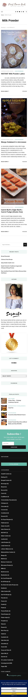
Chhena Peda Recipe (7, 259)
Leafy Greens (4, 545)
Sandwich (23, 405)
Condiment (4, 513)
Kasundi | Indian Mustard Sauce (17, 414)
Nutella (3, 588)
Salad (2, 633)
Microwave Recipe (6, 565)
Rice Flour (4, 630)
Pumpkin (3, 620)
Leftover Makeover (6, 549)
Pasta (2, 607)
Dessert (3, 516)
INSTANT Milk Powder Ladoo (13, 74)
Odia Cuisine (11, 398)
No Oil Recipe (4, 581)
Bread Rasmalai (5, 256)
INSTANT (3, 532)
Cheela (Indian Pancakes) (8, 500)
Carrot (3, 493)
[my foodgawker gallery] (14, 675)
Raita (2, 624)
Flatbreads (4, 522)
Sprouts (3, 656)
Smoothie (3, 643)
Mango (3, 555)
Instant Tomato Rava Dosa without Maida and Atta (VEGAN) (17, 422)
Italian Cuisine (5, 535)
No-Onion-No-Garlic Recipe (8, 584)
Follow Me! (14, 464)
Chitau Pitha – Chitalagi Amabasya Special (14, 401)
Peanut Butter (5, 611)
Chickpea (3, 503)
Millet (2, 568)
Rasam (3, 627)
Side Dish (3, 640)
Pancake (3, 597)
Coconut (3, 509)
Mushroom (4, 571)
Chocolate (4, 506)
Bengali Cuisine (5, 480)
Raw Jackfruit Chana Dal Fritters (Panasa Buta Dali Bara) (13, 272)
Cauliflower (4, 496)
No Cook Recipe (5, 578)
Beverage (3, 483)
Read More (4, 91)
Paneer (3, 601)
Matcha (3, 558)
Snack (3, 646)
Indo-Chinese (4, 529)
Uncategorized (19, 71)
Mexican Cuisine (5, 562)
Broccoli (3, 490)
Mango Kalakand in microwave (13, 142)
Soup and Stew (5, 650)
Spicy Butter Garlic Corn (7, 262)
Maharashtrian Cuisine (14, 405)
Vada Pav (10, 407)
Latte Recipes (5, 542)
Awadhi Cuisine (5, 473)
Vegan (3, 666)
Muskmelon (4, 575)
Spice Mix (3, 653)
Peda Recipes (5, 614)
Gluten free (4, 526)
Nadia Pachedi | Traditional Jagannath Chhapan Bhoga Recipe (11, 266)
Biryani (3, 486)
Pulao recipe (4, 617)
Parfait (3, 604)
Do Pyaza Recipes (6, 519)
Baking (3, 477)
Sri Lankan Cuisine (6, 660)
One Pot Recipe (5, 594)
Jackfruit (3, 539)
